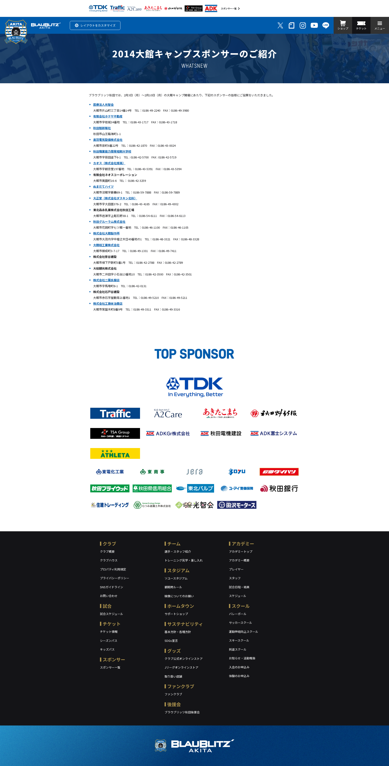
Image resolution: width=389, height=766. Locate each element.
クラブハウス (109, 560)
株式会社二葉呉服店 (106, 280)
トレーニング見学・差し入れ (184, 560)
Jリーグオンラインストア (181, 667)
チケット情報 (109, 631)
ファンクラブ (180, 686)
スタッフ (235, 578)
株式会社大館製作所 (106, 233)
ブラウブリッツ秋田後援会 (182, 712)
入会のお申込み (239, 667)
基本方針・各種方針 (178, 632)
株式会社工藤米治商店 (107, 303)
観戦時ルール (173, 587)
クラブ (109, 543)
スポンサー (114, 659)
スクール (241, 606)
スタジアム (178, 570)
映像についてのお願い (179, 596)
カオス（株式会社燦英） (109, 163)
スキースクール (239, 640)
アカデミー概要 (239, 560)
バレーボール (238, 614)
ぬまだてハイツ (103, 186)
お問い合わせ (109, 596)
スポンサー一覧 (229, 8)
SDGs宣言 (171, 640)
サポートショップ (176, 614)
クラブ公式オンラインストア (184, 658)
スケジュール (237, 596)
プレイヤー (236, 569)
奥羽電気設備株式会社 (107, 139)
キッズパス (107, 649)
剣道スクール (238, 649)
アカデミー (243, 543)
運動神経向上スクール (243, 631)
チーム (174, 543)
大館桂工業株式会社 (106, 245)
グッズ (174, 650)
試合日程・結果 (239, 587)
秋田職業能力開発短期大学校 (112, 151)
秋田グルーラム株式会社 (109, 221)
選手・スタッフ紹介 (178, 551)
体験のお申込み (239, 676)
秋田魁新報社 (102, 128)
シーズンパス (108, 640)
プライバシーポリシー (114, 578)
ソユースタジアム (176, 578)
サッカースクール (240, 622)
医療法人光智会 (103, 104)
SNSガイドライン (111, 587)
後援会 (174, 704)
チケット (112, 623)
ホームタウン (180, 606)
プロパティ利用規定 (113, 569)
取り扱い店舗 (173, 676)
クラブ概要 (107, 551)
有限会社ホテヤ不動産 (107, 116)
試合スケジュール (111, 614)
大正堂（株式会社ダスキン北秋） (115, 198)
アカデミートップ (240, 551)
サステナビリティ (185, 624)
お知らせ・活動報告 (242, 658)
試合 (107, 606)
